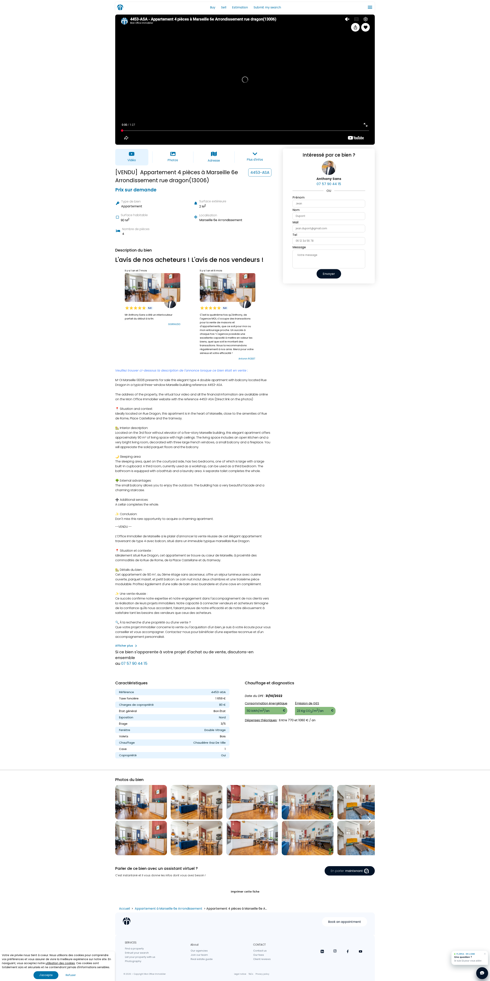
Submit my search (267, 7)
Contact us (260, 950)
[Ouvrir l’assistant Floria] (482, 973)
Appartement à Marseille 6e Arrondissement (168, 908)
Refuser (71, 975)
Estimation (240, 7)
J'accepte (46, 975)
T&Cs (250, 974)
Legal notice (240, 974)
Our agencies (199, 950)
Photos (172, 160)
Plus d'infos (255, 159)
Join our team (199, 955)
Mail (295, 222)
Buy (212, 7)
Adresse (214, 160)
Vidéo (131, 160)
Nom (296, 210)
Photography (133, 961)
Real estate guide (202, 959)
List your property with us (140, 957)
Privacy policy (262, 974)
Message (299, 247)
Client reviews (262, 959)
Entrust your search (137, 953)
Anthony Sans (328, 178)
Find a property (134, 948)
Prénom (298, 197)
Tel (294, 235)
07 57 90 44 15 (134, 663)
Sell (223, 7)
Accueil (124, 908)
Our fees (258, 955)
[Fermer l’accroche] (485, 954)
